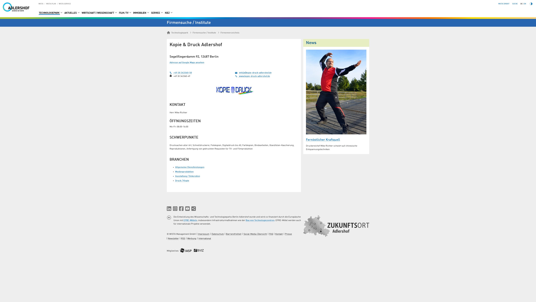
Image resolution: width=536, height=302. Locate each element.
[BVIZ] (199, 251)
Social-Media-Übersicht (255, 234)
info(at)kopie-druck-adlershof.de (255, 73)
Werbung (191, 239)
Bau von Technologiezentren (260, 220)
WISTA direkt (503, 4)
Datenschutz (218, 234)
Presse (288, 234)
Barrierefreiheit (233, 234)
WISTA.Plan (51, 4)
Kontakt (279, 234)
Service (155, 13)
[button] (169, 209)
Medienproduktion (184, 172)
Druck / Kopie (182, 181)
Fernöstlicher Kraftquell (323, 139)
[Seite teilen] (194, 209)
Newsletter (173, 239)
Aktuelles (70, 13)
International (204, 239)
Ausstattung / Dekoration (187, 176)
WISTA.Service (65, 4)
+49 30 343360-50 (182, 73)
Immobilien (140, 13)
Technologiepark (49, 13)
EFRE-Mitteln (190, 220)
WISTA (41, 4)
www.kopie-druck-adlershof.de (254, 76)
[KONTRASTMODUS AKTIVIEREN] (531, 4)
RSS (183, 239)
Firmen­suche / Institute (204, 33)
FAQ (271, 234)
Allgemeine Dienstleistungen (189, 167)
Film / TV (124, 13)
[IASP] (186, 251)
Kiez (167, 13)
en (525, 4)
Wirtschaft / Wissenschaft (98, 13)
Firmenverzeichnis (230, 33)
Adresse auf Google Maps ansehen (187, 63)
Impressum (203, 234)
